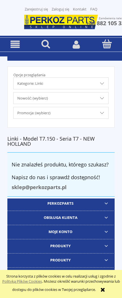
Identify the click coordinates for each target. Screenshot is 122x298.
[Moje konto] (76, 44)
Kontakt (80, 9)
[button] (15, 44)
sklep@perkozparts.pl (39, 187)
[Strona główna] (61, 21)
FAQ (93, 9)
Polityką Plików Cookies (22, 281)
